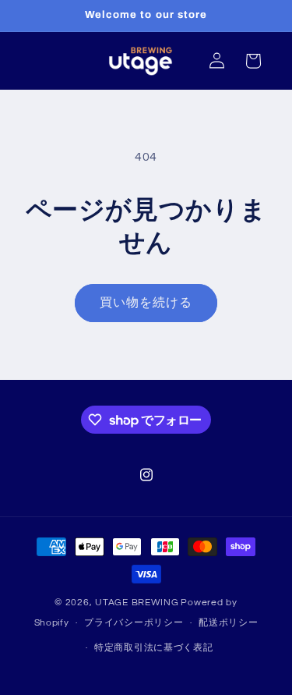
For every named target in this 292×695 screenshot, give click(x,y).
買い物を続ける (146, 302)
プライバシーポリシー (133, 623)
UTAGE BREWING (137, 602)
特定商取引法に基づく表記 (153, 648)
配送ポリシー (228, 623)
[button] (253, 61)
